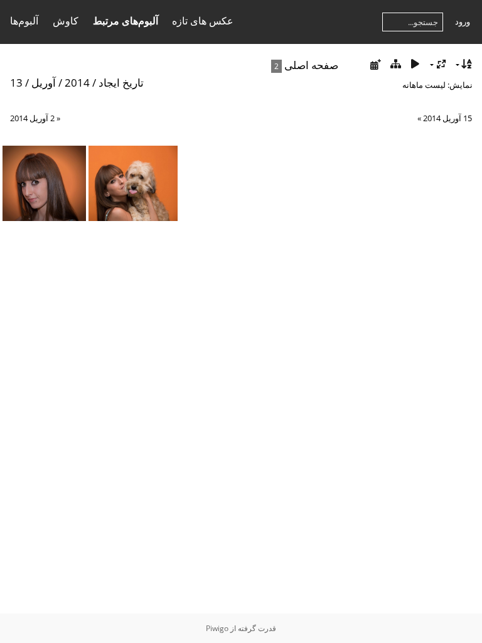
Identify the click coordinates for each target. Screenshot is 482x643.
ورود (462, 21)
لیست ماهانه (424, 84)
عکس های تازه (202, 21)
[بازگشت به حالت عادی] (395, 64)
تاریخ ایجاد (121, 82)
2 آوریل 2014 (32, 118)
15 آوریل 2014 (447, 118)
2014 (77, 82)
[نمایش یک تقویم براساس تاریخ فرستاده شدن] (375, 64)
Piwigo (217, 628)
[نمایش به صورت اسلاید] (415, 64)
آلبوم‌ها (24, 21)
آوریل (43, 82)
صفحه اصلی (311, 65)
